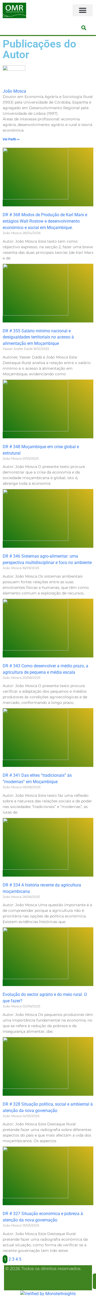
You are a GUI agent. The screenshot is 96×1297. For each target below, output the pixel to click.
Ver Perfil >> (11, 139)
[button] (83, 10)
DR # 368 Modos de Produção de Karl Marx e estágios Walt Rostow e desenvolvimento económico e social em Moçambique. (45, 221)
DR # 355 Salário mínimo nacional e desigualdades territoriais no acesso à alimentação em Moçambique (38, 337)
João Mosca (14, 91)
